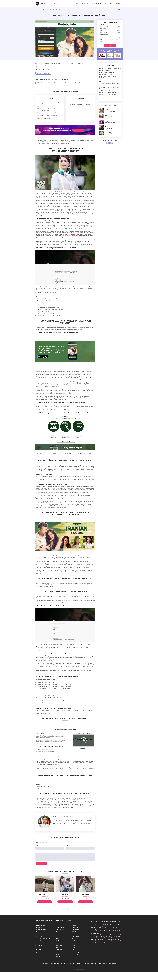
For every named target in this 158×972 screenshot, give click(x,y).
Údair (95, 963)
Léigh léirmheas (45, 898)
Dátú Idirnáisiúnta (41, 82)
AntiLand (58, 947)
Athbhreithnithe (85, 3)
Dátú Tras (37, 947)
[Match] (101, 116)
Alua (73, 938)
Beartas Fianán (67, 963)
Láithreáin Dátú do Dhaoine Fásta (43, 938)
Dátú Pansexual (39, 936)
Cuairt (110, 45)
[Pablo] (44, 821)
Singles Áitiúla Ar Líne (40, 945)
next (67, 909)
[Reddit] (106, 143)
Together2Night (75, 936)
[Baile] (45, 4)
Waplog (58, 956)
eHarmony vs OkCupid (61, 934)
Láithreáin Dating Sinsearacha (42, 940)
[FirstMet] (101, 110)
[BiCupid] (101, 122)
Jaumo (57, 943)
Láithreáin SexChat (39, 923)
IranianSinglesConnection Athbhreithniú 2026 (110, 68)
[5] (46, 842)
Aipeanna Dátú (38, 952)
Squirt (57, 952)
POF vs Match (75, 932)
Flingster (74, 925)
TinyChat (58, 940)
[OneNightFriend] (110, 55)
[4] (45, 842)
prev (62, 909)
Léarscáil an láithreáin (111, 963)
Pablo (54, 816)
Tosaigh (78, 130)
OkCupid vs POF (75, 923)
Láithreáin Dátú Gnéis (40, 934)
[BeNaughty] (102, 55)
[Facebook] (36, 66)
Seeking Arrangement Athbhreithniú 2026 (110, 128)
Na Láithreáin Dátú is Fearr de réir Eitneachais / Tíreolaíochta (51, 79)
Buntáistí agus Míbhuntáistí (105, 70)
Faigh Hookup (108, 3)
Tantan (73, 947)
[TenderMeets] (101, 133)
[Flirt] (117, 55)
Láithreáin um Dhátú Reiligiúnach (44, 70)
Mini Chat (74, 940)
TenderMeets (59, 936)
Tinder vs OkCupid (60, 927)
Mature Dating (75, 952)
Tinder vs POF (59, 925)
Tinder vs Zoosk (60, 929)
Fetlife (57, 938)
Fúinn (91, 963)
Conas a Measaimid (58, 963)
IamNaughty (75, 954)
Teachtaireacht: (39, 852)
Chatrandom (59, 945)
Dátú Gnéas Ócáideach (40, 925)
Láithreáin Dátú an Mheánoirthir (55, 82)
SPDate (73, 934)
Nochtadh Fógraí (85, 963)
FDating (74, 945)
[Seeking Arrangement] (101, 127)
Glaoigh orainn (101, 963)
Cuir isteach (41, 864)
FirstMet (74, 943)
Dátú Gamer (38, 949)
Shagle (73, 949)
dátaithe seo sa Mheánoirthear (71, 235)
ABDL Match (59, 949)
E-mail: (68, 845)
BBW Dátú (37, 932)
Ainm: (37, 845)
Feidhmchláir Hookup (97, 3)
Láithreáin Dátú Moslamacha (43, 73)
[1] (40, 842)
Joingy (57, 954)
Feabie (57, 932)
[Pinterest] (46, 66)
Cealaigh (50, 864)
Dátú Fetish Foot (39, 927)
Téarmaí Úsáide (76, 963)
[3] (43, 842)
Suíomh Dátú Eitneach (80, 82)
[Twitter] (43, 66)
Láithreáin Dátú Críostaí (41, 943)
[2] (42, 842)
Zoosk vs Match (75, 929)
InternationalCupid (60, 923)
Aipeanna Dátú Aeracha (40, 929)
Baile (77, 3)
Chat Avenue (75, 927)
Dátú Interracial (69, 82)
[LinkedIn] (40, 66)
